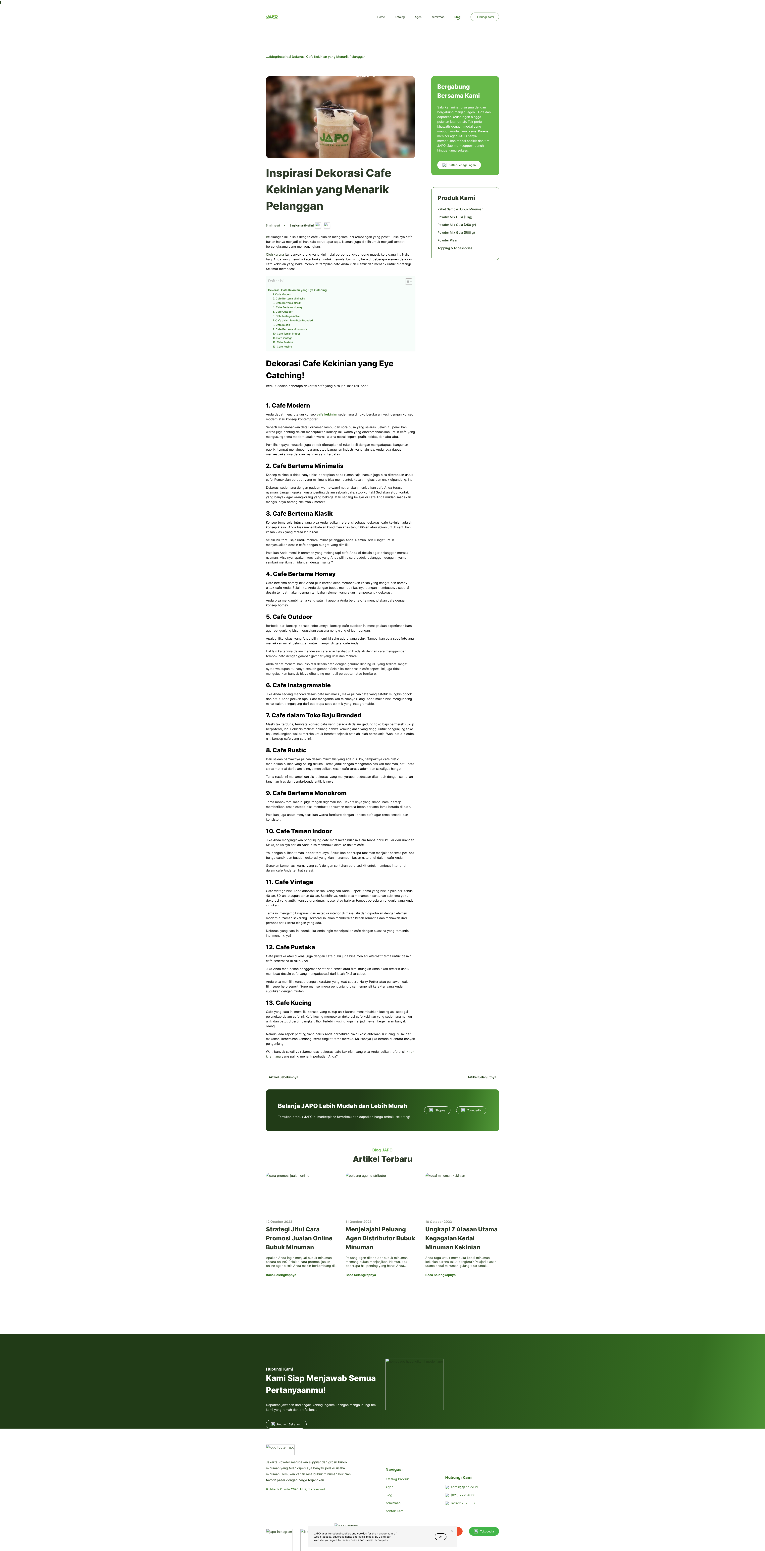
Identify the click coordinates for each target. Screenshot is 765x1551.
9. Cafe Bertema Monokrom (290, 329)
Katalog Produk (397, 1479)
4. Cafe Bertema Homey (287, 307)
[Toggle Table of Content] (406, 281)
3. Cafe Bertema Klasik (287, 302)
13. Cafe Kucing (282, 346)
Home (381, 17)
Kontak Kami (394, 1511)
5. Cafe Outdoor (283, 311)
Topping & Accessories (454, 248)
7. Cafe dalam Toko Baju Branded (293, 320)
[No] (452, 1531)
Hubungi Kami (485, 17)
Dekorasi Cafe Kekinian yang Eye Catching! (298, 290)
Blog (457, 17)
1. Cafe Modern (282, 294)
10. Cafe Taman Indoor (286, 333)
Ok (440, 1536)
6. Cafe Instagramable (286, 316)
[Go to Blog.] (267, 57)
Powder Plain (447, 240)
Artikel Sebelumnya (283, 1077)
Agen (418, 17)
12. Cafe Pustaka (283, 342)
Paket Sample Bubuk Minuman (460, 209)
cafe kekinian (327, 414)
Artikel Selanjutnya (482, 1077)
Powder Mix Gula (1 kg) (454, 217)
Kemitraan (438, 17)
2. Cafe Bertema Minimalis (289, 298)
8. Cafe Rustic (281, 324)
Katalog (400, 17)
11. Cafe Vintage (282, 338)
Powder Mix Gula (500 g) (456, 232)
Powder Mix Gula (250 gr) (456, 225)
